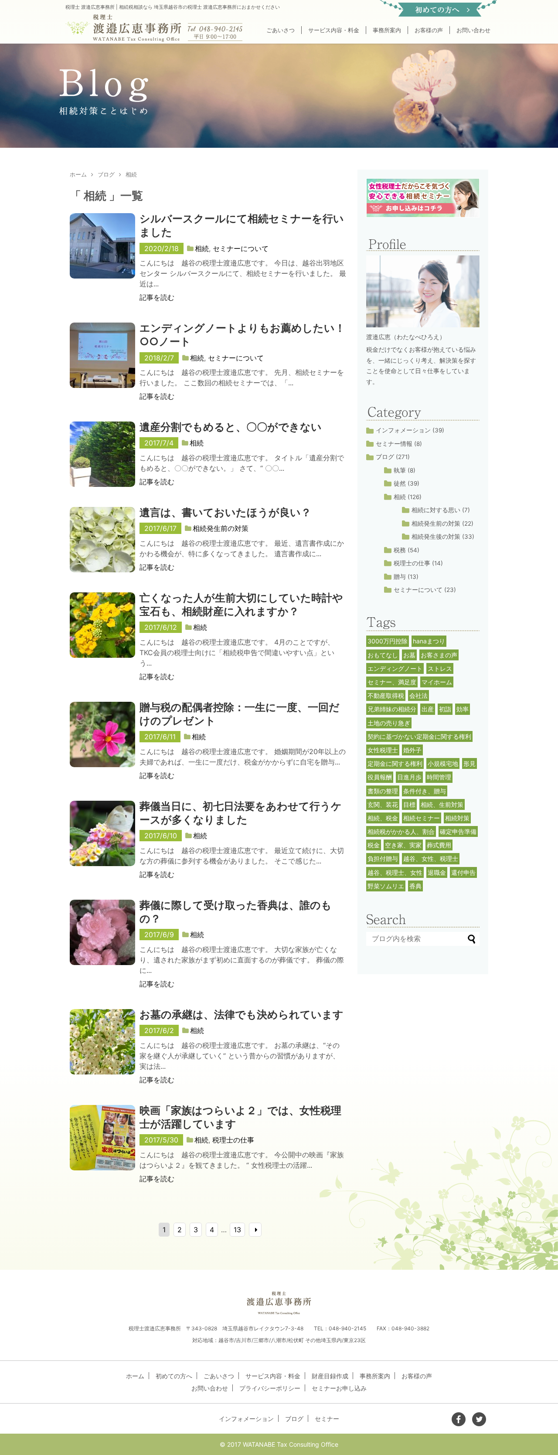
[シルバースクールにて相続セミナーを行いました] (102, 254)
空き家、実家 (403, 845)
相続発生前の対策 (220, 528)
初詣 (445, 709)
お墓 (409, 655)
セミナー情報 (394, 443)
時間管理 (439, 777)
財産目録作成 (330, 1376)
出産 (428, 709)
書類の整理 (382, 791)
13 (237, 1229)
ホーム (135, 1376)
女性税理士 (382, 750)
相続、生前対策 (442, 804)
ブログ (385, 456)
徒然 (400, 483)
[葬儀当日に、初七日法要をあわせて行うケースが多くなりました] (102, 842)
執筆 (400, 470)
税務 (400, 550)
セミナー (327, 1418)
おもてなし (382, 655)
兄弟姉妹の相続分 (391, 709)
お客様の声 (429, 30)
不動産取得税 (385, 695)
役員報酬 (379, 777)
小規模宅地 (443, 763)
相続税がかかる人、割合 (401, 831)
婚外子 (412, 750)
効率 (462, 709)
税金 (373, 845)
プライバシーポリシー (269, 1388)
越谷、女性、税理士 (430, 858)
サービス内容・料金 (333, 30)
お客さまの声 (439, 655)
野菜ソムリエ (385, 886)
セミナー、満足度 (391, 682)
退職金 (437, 872)
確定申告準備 (458, 831)
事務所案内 (387, 30)
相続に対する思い (436, 510)
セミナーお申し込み (339, 1388)
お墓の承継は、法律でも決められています (242, 1014)
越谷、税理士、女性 (394, 872)
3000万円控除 (387, 641)
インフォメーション (403, 430)
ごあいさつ (280, 30)
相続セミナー (421, 818)
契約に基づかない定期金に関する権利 (419, 736)
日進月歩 (409, 777)
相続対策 (457, 818)
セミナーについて (241, 248)
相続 (202, 248)
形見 (469, 763)
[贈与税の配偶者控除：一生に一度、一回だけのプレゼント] (102, 743)
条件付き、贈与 (424, 791)
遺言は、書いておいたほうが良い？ (225, 512)
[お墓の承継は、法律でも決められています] (102, 1050)
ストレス (440, 668)
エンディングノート (394, 668)
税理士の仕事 (233, 1139)
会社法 (418, 695)
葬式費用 (439, 845)
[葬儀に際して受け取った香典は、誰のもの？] (102, 941)
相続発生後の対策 (436, 536)
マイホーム (437, 682)
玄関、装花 (382, 804)
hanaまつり (429, 641)
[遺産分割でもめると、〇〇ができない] (102, 463)
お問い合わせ (473, 30)
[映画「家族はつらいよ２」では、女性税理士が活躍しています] (102, 1146)
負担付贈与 (382, 858)
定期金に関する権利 (394, 763)
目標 (409, 804)
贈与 (400, 576)
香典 (415, 886)
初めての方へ (174, 1376)
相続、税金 (382, 818)
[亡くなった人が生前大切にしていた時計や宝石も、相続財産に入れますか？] (102, 633)
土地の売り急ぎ (388, 723)
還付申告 (463, 872)
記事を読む (157, 297)
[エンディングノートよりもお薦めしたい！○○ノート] (102, 364)
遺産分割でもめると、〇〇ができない (231, 427)
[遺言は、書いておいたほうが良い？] (102, 548)
